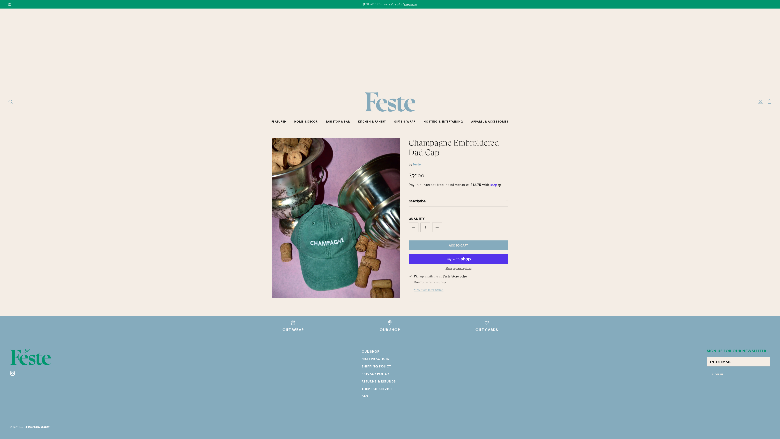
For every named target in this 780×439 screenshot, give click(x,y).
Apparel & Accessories (489, 121)
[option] (336, 218)
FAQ (365, 396)
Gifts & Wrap (405, 121)
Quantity (417, 219)
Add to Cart (458, 245)
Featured (279, 121)
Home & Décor (306, 121)
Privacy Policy (375, 374)
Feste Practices (375, 359)
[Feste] (390, 102)
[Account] (759, 101)
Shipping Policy (376, 366)
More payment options (458, 268)
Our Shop (370, 351)
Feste (417, 164)
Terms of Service (377, 389)
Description (417, 201)
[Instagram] (9, 4)
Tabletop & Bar (338, 121)
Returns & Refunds (379, 381)
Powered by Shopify (37, 427)
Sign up (718, 374)
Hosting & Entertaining (443, 121)
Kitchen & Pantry (372, 121)
